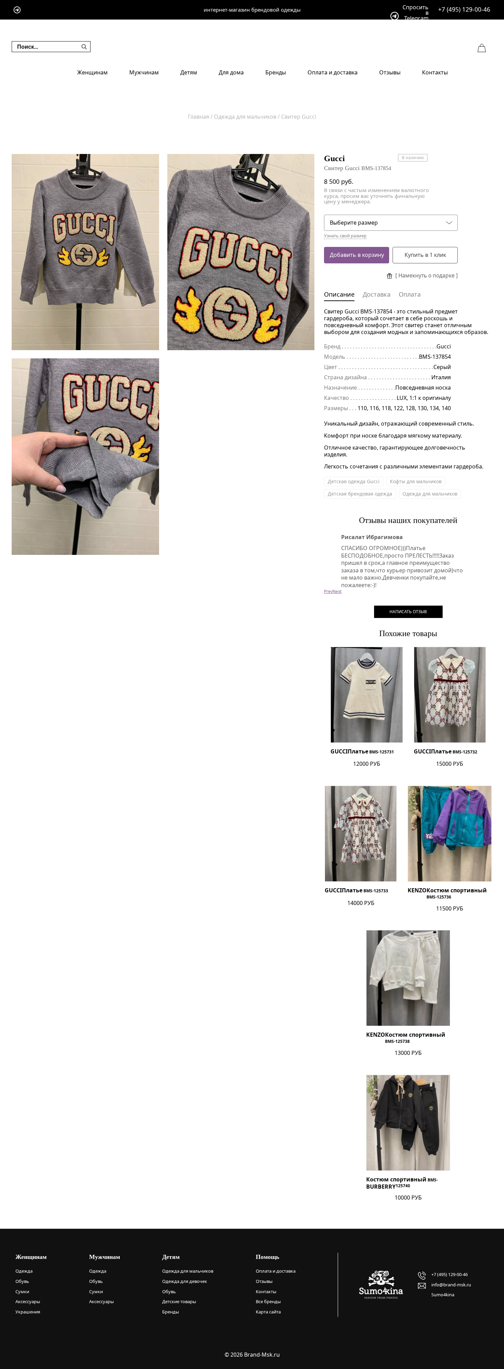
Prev (328, 591)
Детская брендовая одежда (360, 493)
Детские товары (179, 1301)
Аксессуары (27, 1301)
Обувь (22, 1281)
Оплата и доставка (333, 72)
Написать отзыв (408, 612)
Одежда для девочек (184, 1281)
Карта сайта (268, 1312)
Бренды (275, 72)
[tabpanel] (85, 252)
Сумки (22, 1291)
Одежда (24, 1271)
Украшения (27, 1312)
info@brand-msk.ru (451, 1285)
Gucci (334, 158)
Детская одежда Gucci (354, 481)
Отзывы (389, 72)
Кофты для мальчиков (416, 481)
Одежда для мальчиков (430, 493)
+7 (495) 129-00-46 (464, 9)
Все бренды (268, 1301)
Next (337, 591)
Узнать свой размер (345, 236)
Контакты (435, 72)
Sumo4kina (442, 1294)
